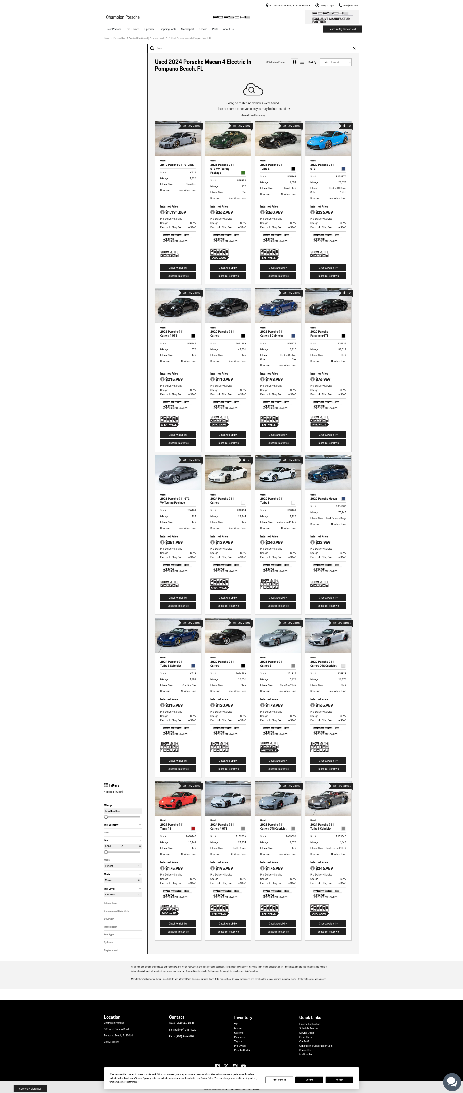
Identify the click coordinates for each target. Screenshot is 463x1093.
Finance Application (309, 1024)
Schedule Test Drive (178, 276)
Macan (237, 1028)
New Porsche (114, 29)
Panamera (239, 1037)
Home (107, 38)
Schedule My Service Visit (342, 29)
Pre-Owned (132, 29)
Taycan (238, 1041)
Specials (149, 29)
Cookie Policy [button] (207, 1078)
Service (203, 29)
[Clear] (119, 792)
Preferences (279, 1080)
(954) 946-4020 (185, 1023)
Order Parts (305, 1037)
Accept (339, 1080)
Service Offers (306, 1033)
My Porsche (305, 1054)
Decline (309, 1080)
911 (236, 1024)
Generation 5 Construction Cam (316, 1046)
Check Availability (178, 268)
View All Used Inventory (253, 115)
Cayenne (238, 1033)
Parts (215, 29)
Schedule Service (308, 1028)
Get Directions (111, 1042)
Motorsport (187, 29)
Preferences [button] (131, 1082)
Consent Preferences (30, 1088)
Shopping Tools (167, 29)
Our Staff (304, 1041)
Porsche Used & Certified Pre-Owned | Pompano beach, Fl (140, 38)
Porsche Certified (243, 1050)
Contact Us (305, 1050)
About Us (228, 29)
